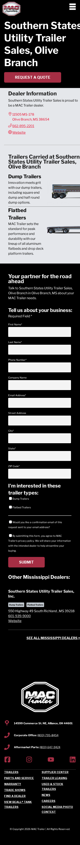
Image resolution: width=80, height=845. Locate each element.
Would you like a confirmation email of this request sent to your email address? (35, 525)
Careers (48, 801)
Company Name (17, 377)
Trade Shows (14, 790)
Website (19, 133)
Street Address (17, 413)
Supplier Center (55, 772)
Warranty (12, 784)
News (46, 795)
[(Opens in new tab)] (7, 760)
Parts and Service (19, 778)
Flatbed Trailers (22, 507)
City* (11, 430)
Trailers (11, 772)
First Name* (15, 324)
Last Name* (15, 342)
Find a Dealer (15, 796)
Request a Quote (32, 77)
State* (12, 448)
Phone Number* (17, 359)
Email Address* (17, 395)
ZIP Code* (14, 466)
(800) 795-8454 (47, 735)
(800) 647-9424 (50, 747)
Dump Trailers (21, 498)
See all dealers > (53, 638)
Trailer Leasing (54, 778)
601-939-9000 (19, 616)
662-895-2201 (23, 126)
